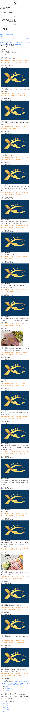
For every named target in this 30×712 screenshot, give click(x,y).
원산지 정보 (7, 690)
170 (14, 684)
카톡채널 (5, 707)
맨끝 (21, 684)
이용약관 (6, 686)
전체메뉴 (5, 711)
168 (23, 683)
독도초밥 (5, 703)
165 (6, 683)
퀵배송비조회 (6, 709)
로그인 (27, 38)
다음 (18, 684)
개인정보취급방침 (8, 688)
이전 (5, 681)
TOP (1, 33)
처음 (2, 681)
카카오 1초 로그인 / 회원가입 (7, 34)
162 (17, 681)
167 (18, 683)
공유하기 (2, 36)
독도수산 (5, 705)
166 (12, 683)
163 (22, 681)
